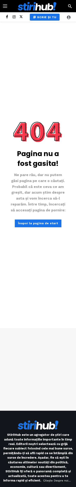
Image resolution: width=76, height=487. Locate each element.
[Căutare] (70, 6)
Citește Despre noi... (57, 480)
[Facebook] (7, 17)
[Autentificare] (69, 17)
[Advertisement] (38, 369)
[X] (21, 17)
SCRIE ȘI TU (46, 17)
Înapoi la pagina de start (38, 223)
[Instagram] (14, 17)
